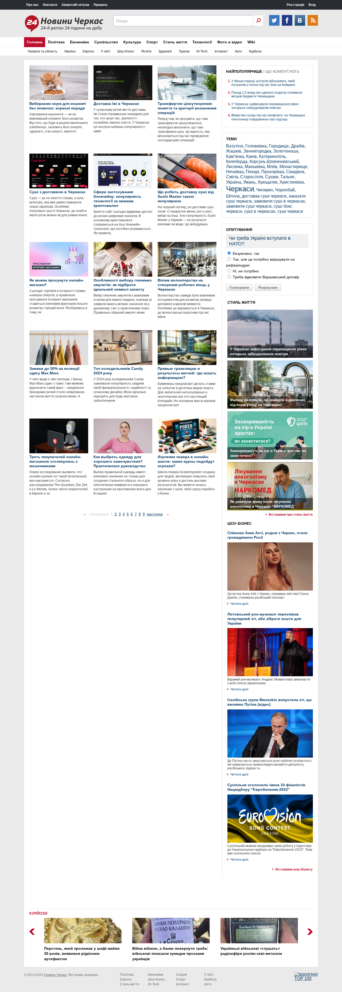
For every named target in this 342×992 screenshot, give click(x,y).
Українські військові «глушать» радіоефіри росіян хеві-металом (251, 951)
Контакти (50, 5)
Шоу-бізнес (125, 51)
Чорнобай (285, 190)
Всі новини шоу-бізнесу (294, 869)
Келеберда (236, 161)
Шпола (233, 196)
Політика (56, 42)
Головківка (256, 146)
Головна (34, 42)
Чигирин (264, 190)
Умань (249, 182)
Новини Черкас (55, 975)
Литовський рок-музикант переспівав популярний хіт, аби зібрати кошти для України (264, 618)
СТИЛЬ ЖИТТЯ (241, 302)
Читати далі (239, 603)
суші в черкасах (259, 211)
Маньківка (255, 166)
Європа (88, 51)
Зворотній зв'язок (75, 5)
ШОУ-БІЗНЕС (239, 523)
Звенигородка (257, 151)
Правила (100, 5)
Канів (251, 156)
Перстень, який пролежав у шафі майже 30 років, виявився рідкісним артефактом (82, 953)
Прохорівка (272, 171)
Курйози (255, 51)
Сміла (232, 176)
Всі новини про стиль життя (291, 514)
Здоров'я (165, 51)
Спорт (152, 42)
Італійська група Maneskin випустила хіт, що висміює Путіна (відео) (269, 702)
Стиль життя (175, 42)
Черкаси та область (42, 51)
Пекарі (252, 171)
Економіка (79, 42)
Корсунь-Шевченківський (274, 161)
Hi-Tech (202, 51)
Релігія (146, 51)
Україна (70, 51)
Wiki (251, 42)
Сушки (271, 176)
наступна (155, 514)
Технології (202, 42)
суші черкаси (290, 211)
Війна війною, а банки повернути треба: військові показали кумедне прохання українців (170, 953)
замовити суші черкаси (248, 206)
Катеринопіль (272, 156)
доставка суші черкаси (264, 196)
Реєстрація (295, 5)
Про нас (32, 5)
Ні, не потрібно (245, 271)
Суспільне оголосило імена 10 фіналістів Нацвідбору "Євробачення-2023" (266, 787)
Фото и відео (229, 42)
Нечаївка (235, 171)
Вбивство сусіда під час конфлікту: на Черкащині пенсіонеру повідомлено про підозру (268, 117)
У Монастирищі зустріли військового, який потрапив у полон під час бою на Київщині (263, 83)
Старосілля (251, 176)
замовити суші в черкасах (279, 201)
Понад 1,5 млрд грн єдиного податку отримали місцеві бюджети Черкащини (266, 94)
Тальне (287, 176)
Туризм (184, 51)
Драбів (298, 146)
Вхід (312, 5)
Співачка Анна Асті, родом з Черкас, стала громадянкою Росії (267, 535)
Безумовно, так (245, 253)
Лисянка (234, 166)
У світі (105, 51)
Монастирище (293, 166)
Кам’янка (235, 156)
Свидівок (295, 171)
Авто (238, 51)
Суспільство (106, 42)
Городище (279, 146)
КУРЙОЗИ (38, 913)
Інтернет (221, 51)
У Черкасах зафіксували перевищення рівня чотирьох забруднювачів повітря (265, 106)
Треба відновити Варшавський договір (265, 277)
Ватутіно (234, 146)
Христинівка (291, 182)
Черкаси (240, 189)
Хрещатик (267, 182)
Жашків (233, 151)
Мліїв (272, 166)
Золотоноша (285, 151)
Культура (132, 42)
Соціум (181, 974)
